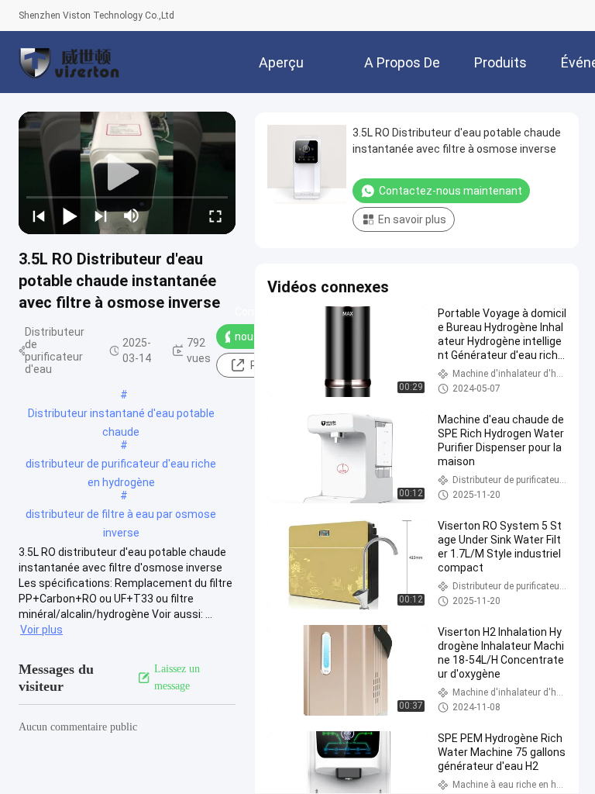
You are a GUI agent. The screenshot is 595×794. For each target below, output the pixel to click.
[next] (100, 215)
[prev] (38, 215)
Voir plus (41, 629)
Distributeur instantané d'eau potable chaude (121, 415)
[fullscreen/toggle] (215, 215)
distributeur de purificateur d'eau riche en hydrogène (121, 465)
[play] (127, 173)
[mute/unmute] (131, 215)
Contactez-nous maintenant (450, 191)
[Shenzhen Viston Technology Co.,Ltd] (69, 62)
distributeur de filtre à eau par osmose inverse (121, 515)
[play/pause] (69, 215)
